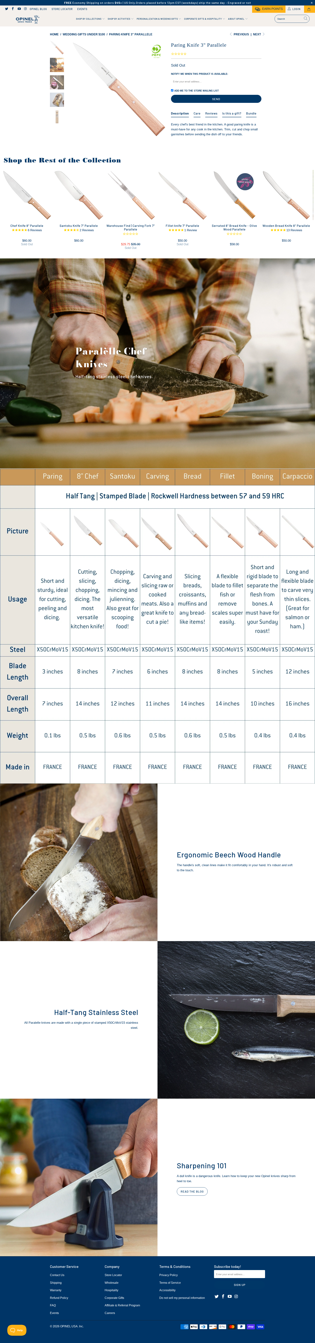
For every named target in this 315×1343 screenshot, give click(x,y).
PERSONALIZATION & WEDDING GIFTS (157, 19)
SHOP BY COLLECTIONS (89, 19)
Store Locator (62, 9)
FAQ (53, 1305)
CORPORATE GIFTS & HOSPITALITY (203, 19)
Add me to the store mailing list (196, 90)
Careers (110, 1313)
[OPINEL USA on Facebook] (13, 9)
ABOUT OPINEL (236, 19)
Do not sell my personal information (182, 1297)
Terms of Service (170, 1282)
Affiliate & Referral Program (122, 1305)
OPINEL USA (69, 1326)
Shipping (56, 1282)
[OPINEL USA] (27, 20)
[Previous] (75, 89)
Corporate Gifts (114, 1297)
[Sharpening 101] (79, 1177)
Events (82, 9)
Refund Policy (59, 1297)
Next (257, 34)
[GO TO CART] (309, 9)
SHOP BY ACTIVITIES (119, 19)
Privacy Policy (168, 1275)
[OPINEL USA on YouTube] (19, 9)
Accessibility (167, 1290)
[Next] (162, 89)
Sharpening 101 (202, 1165)
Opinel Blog (38, 9)
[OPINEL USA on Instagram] (25, 9)
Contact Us (57, 1275)
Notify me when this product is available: (199, 74)
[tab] (180, 111)
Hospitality (111, 1290)
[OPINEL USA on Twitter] (6, 9)
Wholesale (111, 1282)
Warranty (55, 1290)
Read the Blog (192, 1191)
